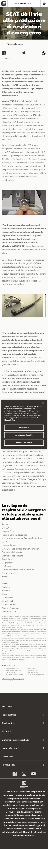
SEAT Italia (7, 706)
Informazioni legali (10, 748)
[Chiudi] (43, 403)
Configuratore (8, 723)
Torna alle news (15, 44)
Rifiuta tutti (24, 428)
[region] (24, 424)
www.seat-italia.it (7, 681)
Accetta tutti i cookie (24, 435)
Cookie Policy (8, 756)
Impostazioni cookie (24, 443)
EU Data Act (7, 731)
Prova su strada (9, 715)
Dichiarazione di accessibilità (15, 740)
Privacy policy (8, 765)
